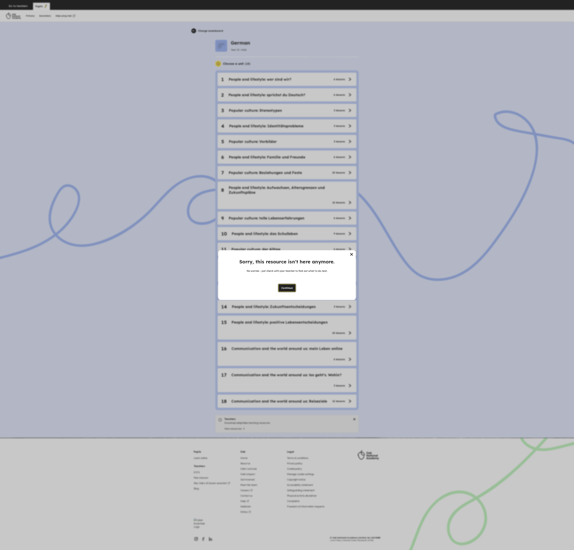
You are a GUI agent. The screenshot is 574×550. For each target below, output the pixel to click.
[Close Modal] (351, 254)
